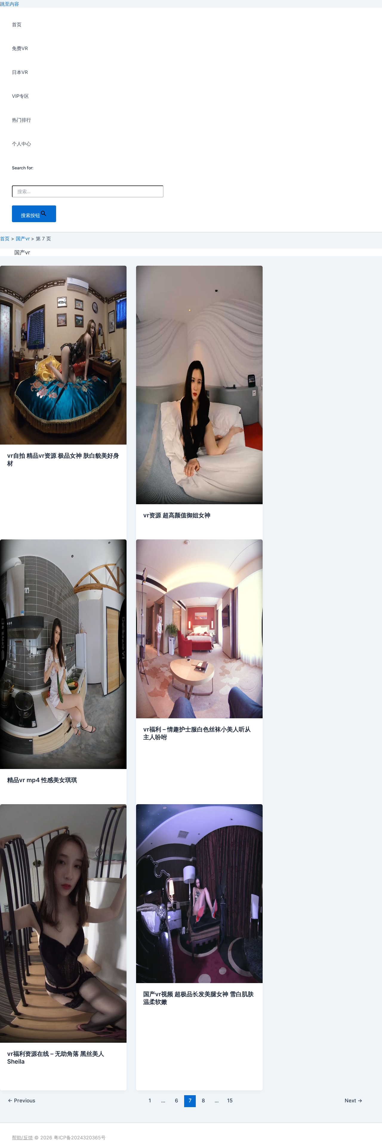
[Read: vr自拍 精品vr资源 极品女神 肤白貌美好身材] (63, 443)
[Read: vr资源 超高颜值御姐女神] (199, 502)
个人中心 (21, 144)
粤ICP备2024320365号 (80, 1138)
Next (353, 1100)
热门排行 (21, 120)
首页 (16, 24)
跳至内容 (9, 4)
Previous (21, 1100)
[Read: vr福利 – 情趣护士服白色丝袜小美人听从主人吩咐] (199, 717)
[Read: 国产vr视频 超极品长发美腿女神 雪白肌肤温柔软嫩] (199, 981)
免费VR (20, 48)
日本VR (20, 72)
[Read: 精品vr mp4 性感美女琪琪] (63, 767)
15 (230, 1100)
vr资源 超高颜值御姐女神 (176, 515)
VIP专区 (20, 96)
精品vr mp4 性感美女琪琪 (42, 780)
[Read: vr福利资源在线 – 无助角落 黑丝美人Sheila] (63, 1041)
